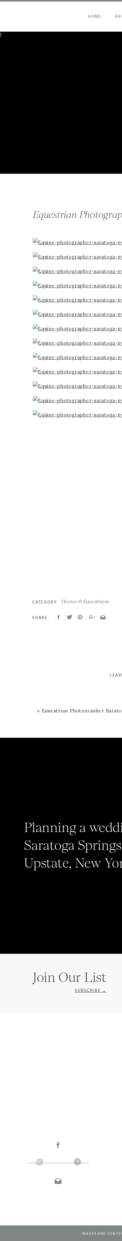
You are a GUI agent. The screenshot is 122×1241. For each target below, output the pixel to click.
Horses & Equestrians (85, 601)
